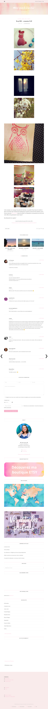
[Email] (43, 228)
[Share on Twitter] (39, 228)
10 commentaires (27, 23)
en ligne (8, 665)
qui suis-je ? (24, 449)
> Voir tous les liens (7, 633)
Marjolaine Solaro (7, 614)
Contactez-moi (7, 681)
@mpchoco (11, 595)
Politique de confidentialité (10, 696)
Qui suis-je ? (7, 678)
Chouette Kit (14, 213)
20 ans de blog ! (7, 549)
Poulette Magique (7, 611)
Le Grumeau (11, 260)
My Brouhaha (6, 603)
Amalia (10, 287)
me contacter (24, 451)
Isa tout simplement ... (13, 308)
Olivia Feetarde (12, 358)
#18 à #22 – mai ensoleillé (38, 248)
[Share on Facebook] (37, 228)
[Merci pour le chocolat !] (24, 9)
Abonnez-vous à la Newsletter (24, 454)
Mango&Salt (6, 620)
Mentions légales (8, 695)
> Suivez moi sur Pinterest (9, 661)
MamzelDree (11, 369)
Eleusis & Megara (7, 617)
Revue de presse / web (9, 679)
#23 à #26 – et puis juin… (24, 248)
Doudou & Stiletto (7, 623)
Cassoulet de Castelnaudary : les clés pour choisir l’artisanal (14, 558)
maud (10, 336)
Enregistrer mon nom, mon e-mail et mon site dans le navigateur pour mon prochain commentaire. (23, 397)
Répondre (42, 274)
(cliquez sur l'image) (24, 507)
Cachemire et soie (7, 606)
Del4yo (5, 628)
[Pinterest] (41, 228)
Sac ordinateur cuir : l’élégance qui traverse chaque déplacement (15, 552)
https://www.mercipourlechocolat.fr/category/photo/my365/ (24, 222)
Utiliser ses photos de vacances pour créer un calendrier (13, 555)
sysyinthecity (11, 298)
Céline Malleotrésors (7, 625)
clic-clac (7, 228)
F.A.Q (6, 688)
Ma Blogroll (7, 687)
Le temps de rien (7, 546)
